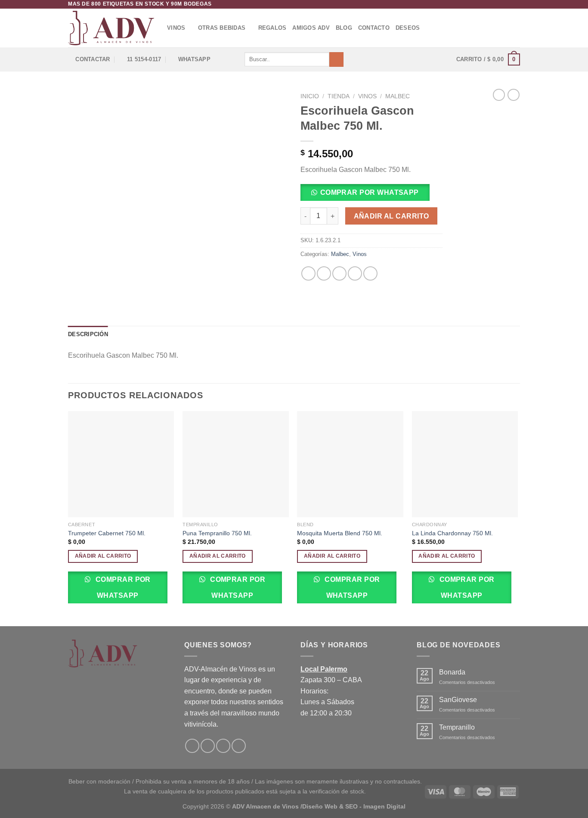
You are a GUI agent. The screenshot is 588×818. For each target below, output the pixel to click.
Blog (344, 28)
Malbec (397, 96)
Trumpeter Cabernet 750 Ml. (106, 533)
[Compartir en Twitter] (324, 273)
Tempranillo (457, 727)
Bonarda (452, 672)
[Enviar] (336, 59)
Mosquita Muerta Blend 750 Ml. (339, 533)
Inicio (309, 96)
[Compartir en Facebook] (308, 273)
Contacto (374, 28)
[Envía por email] (339, 273)
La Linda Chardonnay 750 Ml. (452, 533)
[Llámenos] (239, 746)
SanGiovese (458, 699)
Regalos (272, 28)
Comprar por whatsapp (369, 192)
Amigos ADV (311, 28)
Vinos (176, 28)
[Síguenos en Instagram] (507, 4)
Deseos (408, 28)
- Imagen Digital (382, 806)
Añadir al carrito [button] (103, 556)
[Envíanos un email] (515, 4)
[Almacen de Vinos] (111, 28)
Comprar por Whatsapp (122, 587)
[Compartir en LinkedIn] (370, 273)
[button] (368, 195)
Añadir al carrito (391, 216)
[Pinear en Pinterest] (355, 273)
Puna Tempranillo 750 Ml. (217, 533)
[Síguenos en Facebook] (499, 4)
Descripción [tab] (88, 334)
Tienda (339, 96)
